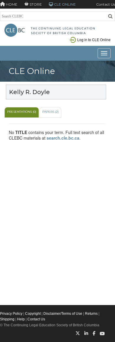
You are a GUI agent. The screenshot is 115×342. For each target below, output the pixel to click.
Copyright (33, 314)
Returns (91, 314)
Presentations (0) (21, 112)
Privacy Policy (11, 314)
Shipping (7, 319)
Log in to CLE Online (94, 39)
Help (21, 319)
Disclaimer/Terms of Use (62, 314)
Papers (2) (50, 112)
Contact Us (105, 4)
